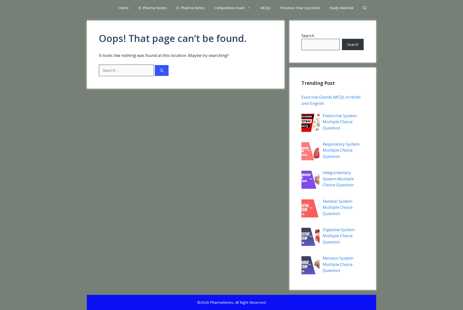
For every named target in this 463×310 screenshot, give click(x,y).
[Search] (162, 70)
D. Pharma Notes (190, 7)
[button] (364, 8)
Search (307, 35)
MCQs (265, 7)
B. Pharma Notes (152, 7)
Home (123, 7)
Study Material (341, 7)
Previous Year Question (300, 7)
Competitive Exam (229, 7)
